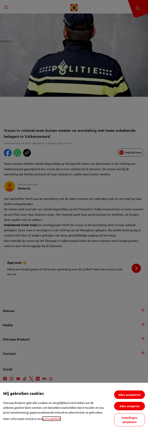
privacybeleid (51, 419)
